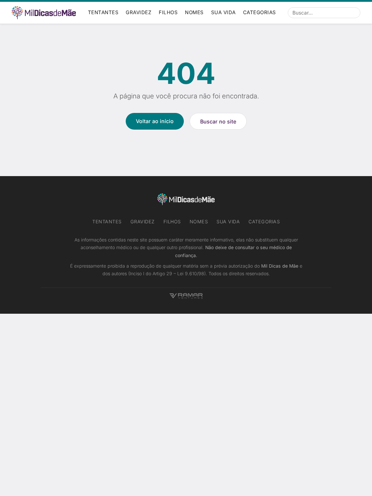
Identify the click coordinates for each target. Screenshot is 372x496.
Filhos (168, 12)
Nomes (194, 12)
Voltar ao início (155, 121)
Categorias (259, 12)
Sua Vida (223, 12)
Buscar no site (218, 121)
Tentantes (103, 12)
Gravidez (138, 12)
